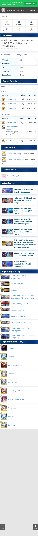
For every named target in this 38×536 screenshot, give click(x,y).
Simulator (6, 31)
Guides (18, 31)
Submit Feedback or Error (9, 49)
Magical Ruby (12, 176)
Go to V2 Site (30, 3)
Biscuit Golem (11, 99)
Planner (31, 24)
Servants (19, 24)
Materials (31, 31)
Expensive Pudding (14, 154)
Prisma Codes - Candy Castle (15, 55)
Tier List (7, 24)
